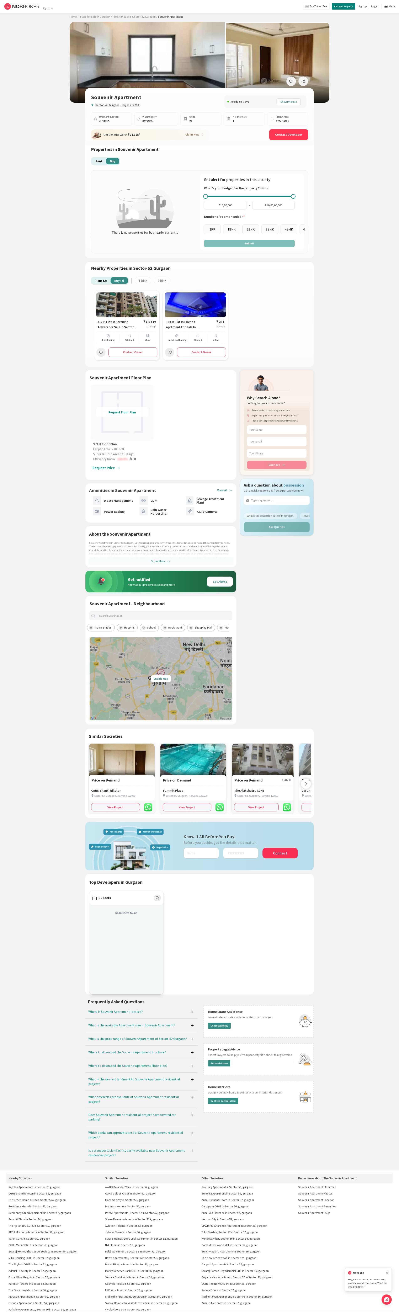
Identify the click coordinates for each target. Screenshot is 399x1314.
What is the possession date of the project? (270, 515)
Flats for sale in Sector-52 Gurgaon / (135, 16)
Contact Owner (133, 352)
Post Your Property (343, 6)
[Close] (387, 1273)
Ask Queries (277, 527)
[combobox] (164, 615)
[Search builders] (157, 898)
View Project (115, 807)
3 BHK (162, 281)
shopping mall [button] (203, 627)
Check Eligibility (219, 1025)
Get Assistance (219, 1063)
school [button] (151, 627)
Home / (74, 16)
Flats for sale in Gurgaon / (96, 16)
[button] (123, 458)
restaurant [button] (175, 627)
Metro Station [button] (103, 627)
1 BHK (143, 281)
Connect (274, 465)
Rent (46, 8)
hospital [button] (129, 627)
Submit (249, 243)
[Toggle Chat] (387, 1299)
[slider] (205, 196)
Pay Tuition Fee (318, 6)
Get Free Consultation (223, 1100)
